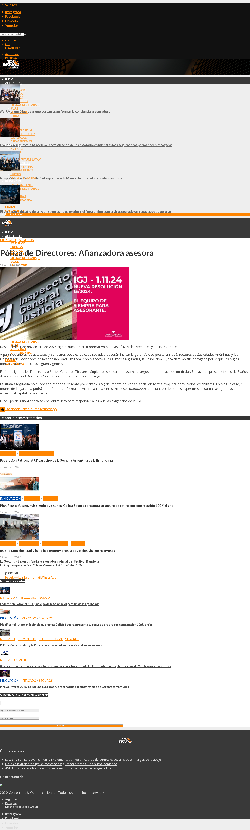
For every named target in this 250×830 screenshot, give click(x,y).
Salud (14, 108)
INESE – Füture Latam (25, 159)
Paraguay (11, 58)
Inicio (9, 79)
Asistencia (18, 243)
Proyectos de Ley (22, 134)
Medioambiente (21, 185)
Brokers (16, 247)
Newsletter (12, 47)
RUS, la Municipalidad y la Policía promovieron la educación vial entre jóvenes (57, 551)
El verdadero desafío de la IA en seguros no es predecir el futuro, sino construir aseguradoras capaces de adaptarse (85, 211)
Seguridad (18, 349)
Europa (15, 174)
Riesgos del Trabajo (25, 105)
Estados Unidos (21, 170)
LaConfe (10, 40)
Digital (10, 207)
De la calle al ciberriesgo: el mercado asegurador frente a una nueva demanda (61, 764)
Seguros (26, 240)
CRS (7, 44)
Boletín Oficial (21, 130)
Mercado (8, 240)
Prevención (13, 181)
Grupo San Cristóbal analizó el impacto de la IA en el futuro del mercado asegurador (62, 178)
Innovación (10, 498)
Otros (15, 116)
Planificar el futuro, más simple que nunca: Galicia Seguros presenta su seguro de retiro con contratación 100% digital (87, 505)
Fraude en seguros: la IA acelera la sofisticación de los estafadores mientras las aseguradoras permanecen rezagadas (86, 145)
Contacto (11, 4)
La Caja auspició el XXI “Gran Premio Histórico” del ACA (41, 565)
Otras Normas (21, 141)
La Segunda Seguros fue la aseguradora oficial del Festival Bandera (49, 561)
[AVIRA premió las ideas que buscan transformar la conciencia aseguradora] (10, 102)
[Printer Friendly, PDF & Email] (2, 409)
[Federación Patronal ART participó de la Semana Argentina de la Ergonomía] (19, 449)
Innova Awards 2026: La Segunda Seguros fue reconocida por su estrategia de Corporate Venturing (64, 686)
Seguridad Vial (21, 199)
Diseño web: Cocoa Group (21, 807)
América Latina (21, 167)
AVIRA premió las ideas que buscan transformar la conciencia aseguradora (55, 111)
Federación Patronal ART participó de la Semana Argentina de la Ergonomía (56, 460)
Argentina (12, 54)
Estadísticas (14, 214)
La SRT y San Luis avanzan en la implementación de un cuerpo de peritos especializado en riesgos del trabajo (83, 759)
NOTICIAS (16, 148)
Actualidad (13, 83)
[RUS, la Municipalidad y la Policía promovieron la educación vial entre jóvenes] (19, 539)
